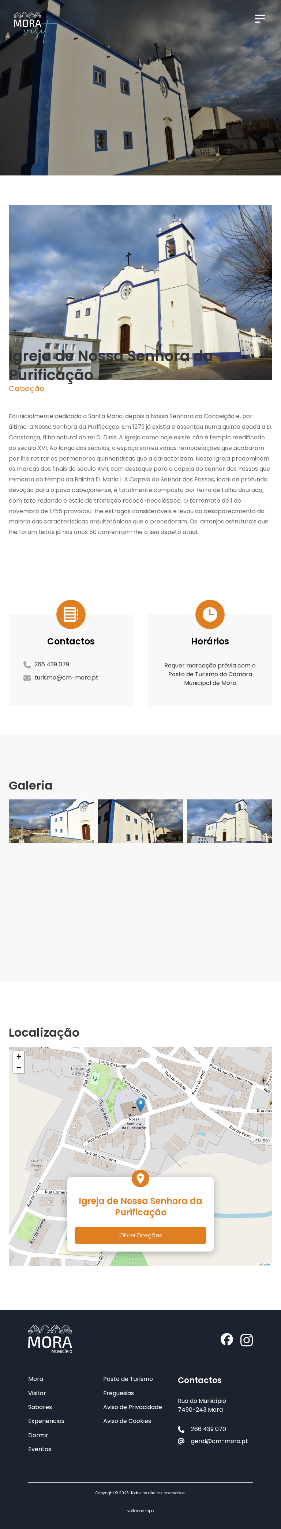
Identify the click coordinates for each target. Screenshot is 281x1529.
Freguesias (118, 1393)
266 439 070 (208, 1429)
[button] (140, 1105)
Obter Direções (140, 1235)
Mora (35, 1379)
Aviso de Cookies (127, 1421)
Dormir (38, 1435)
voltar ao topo (140, 1511)
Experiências (46, 1421)
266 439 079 (51, 664)
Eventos (39, 1449)
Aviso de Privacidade (132, 1407)
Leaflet (266, 1264)
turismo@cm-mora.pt (66, 677)
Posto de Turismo (128, 1379)
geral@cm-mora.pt (219, 1441)
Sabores (40, 1407)
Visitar (37, 1393)
